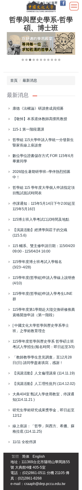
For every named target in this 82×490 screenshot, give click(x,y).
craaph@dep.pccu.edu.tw (44, 484)
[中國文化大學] (41, 7)
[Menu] (74, 6)
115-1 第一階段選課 (28, 129)
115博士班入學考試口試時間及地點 (41, 219)
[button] (12, 47)
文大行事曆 (50, 3)
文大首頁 (34, 3)
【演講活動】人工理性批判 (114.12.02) (44, 384)
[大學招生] (41, 43)
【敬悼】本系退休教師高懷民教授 (40, 119)
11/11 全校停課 (24, 442)
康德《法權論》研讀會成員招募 (38, 108)
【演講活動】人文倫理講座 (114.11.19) (44, 373)
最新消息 (30, 80)
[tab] (23, 60)
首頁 (14, 80)
